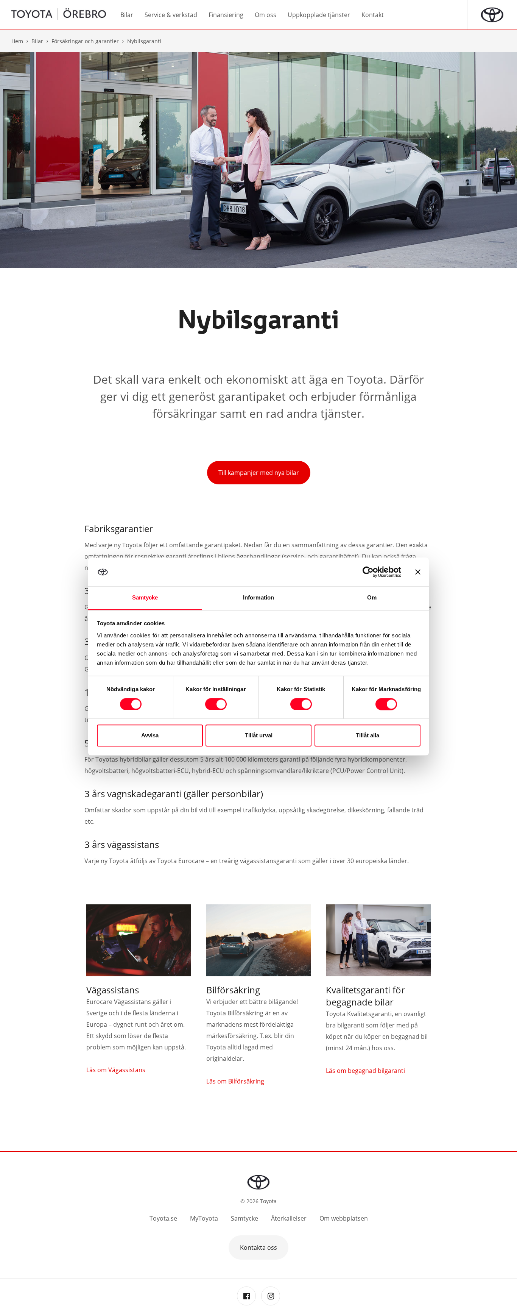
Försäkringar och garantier (85, 41)
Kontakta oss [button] (258, 1247)
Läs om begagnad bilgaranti (365, 1070)
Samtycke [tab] (145, 598)
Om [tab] (372, 598)
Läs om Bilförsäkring (235, 1081)
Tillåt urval (259, 735)
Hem (17, 41)
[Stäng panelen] (417, 572)
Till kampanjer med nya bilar (258, 472)
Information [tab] (258, 598)
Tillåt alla (367, 735)
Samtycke (244, 1218)
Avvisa (150, 735)
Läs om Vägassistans (115, 1070)
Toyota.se (163, 1218)
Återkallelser (289, 1218)
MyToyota (204, 1218)
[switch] (216, 704)
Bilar (37, 41)
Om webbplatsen (343, 1218)
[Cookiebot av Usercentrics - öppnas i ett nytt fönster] (368, 572)
